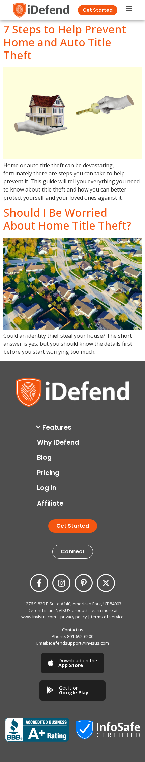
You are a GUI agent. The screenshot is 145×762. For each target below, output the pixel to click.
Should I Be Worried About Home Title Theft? (67, 219)
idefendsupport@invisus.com (79, 643)
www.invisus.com (38, 617)
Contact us (72, 630)
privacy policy (73, 617)
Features (56, 427)
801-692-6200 (80, 636)
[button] (74, 427)
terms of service (107, 617)
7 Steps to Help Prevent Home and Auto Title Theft (64, 42)
